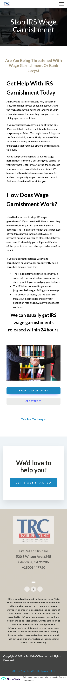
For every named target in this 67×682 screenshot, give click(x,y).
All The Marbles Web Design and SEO (33, 670)
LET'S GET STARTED (33, 482)
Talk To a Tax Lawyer (33, 419)
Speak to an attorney (33, 390)
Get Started (33, 401)
